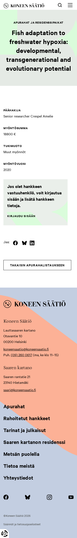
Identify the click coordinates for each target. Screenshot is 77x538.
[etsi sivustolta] (59, 4)
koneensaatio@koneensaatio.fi (26, 349)
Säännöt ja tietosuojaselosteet (22, 524)
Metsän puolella (21, 454)
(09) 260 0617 (21, 354)
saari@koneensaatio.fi (19, 389)
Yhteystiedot (18, 477)
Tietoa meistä (18, 466)
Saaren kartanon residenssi (34, 442)
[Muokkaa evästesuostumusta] (4, 533)
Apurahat (14, 406)
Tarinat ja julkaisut (24, 430)
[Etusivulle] (26, 6)
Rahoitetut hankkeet (26, 418)
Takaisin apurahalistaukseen (37, 265)
